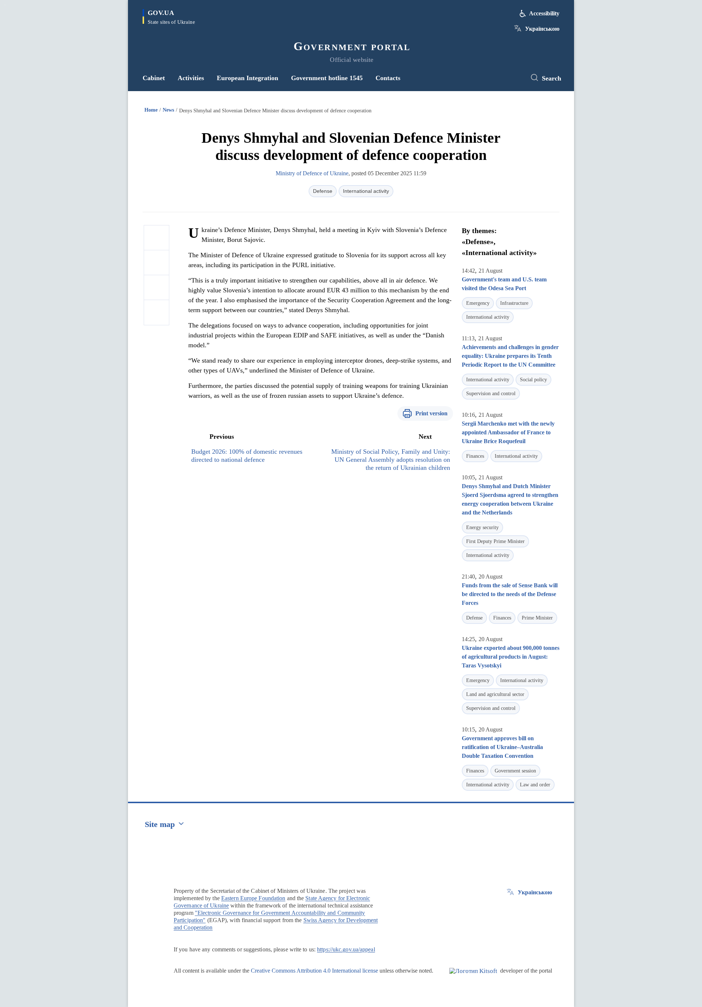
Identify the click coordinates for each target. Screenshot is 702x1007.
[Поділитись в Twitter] (156, 262)
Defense (322, 191)
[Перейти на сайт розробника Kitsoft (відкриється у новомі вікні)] (473, 977)
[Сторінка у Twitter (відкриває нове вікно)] (513, 78)
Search (551, 78)
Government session (515, 771)
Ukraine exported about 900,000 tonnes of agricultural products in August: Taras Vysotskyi (510, 657)
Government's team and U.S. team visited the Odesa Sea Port (504, 283)
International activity (366, 191)
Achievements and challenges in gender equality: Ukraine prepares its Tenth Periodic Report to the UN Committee (510, 356)
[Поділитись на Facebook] (156, 237)
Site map (160, 824)
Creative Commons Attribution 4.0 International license (314, 970)
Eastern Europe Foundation (253, 898)
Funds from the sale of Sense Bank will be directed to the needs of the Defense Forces (510, 594)
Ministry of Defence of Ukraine (312, 173)
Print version (431, 413)
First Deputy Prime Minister (495, 541)
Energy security (482, 527)
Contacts (387, 78)
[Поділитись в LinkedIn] (156, 312)
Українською (542, 29)
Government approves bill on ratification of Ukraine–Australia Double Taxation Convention (502, 747)
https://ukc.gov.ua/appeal (346, 949)
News (168, 110)
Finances (475, 456)
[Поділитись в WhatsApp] (156, 287)
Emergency (478, 303)
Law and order (535, 784)
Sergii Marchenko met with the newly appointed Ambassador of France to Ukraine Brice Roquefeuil (508, 432)
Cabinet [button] (154, 78)
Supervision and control (491, 393)
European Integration (247, 78)
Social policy (533, 379)
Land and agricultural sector (495, 694)
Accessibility (544, 13)
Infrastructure (514, 303)
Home (151, 110)
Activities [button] (191, 78)
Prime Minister (537, 618)
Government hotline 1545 (327, 78)
